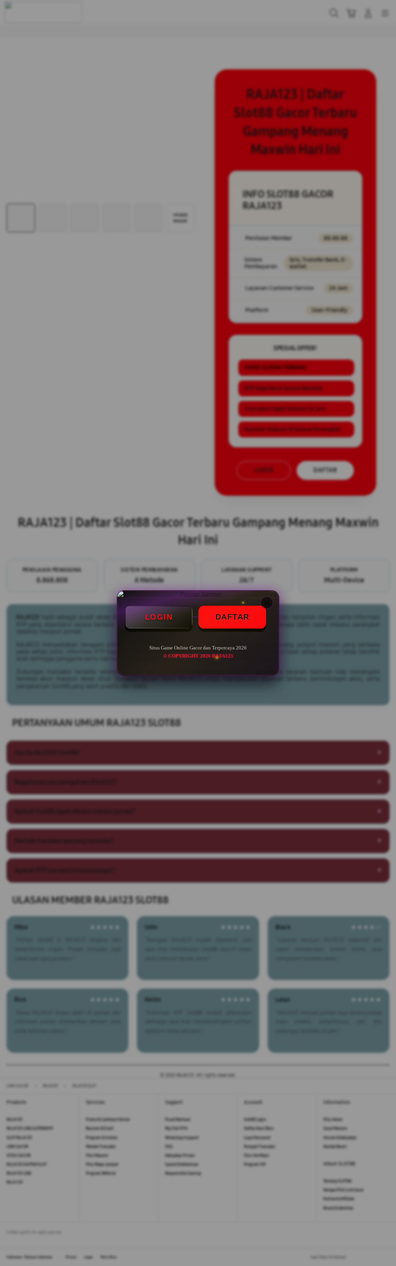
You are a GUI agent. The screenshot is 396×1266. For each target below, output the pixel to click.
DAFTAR (232, 617)
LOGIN (159, 617)
